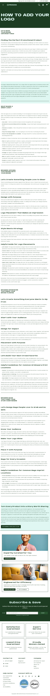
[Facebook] (26, 676)
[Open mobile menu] (3, 4)
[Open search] (39, 4)
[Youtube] (39, 676)
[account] (43, 4)
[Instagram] (23, 676)
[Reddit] (35, 676)
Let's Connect (23, 589)
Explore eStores (9, 589)
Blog (35, 666)
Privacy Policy (7, 681)
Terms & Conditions (9, 683)
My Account (21, 662)
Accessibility (6, 686)
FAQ (4, 685)
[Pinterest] (29, 676)
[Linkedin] (19, 676)
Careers (36, 668)
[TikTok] (32, 676)
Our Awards (37, 662)
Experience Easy (10, 558)
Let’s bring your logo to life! (10, 526)
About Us (36, 664)
